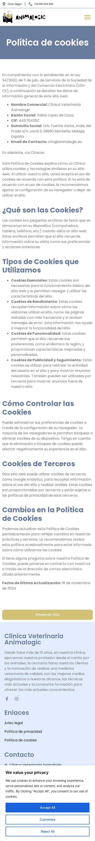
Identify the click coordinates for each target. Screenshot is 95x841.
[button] (87, 17)
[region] (47, 803)
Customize (47, 819)
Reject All (47, 831)
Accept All (47, 807)
